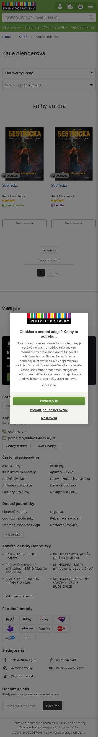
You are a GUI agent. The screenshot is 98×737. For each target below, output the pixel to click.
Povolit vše (49, 401)
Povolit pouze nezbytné (49, 410)
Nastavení (49, 417)
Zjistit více (49, 385)
